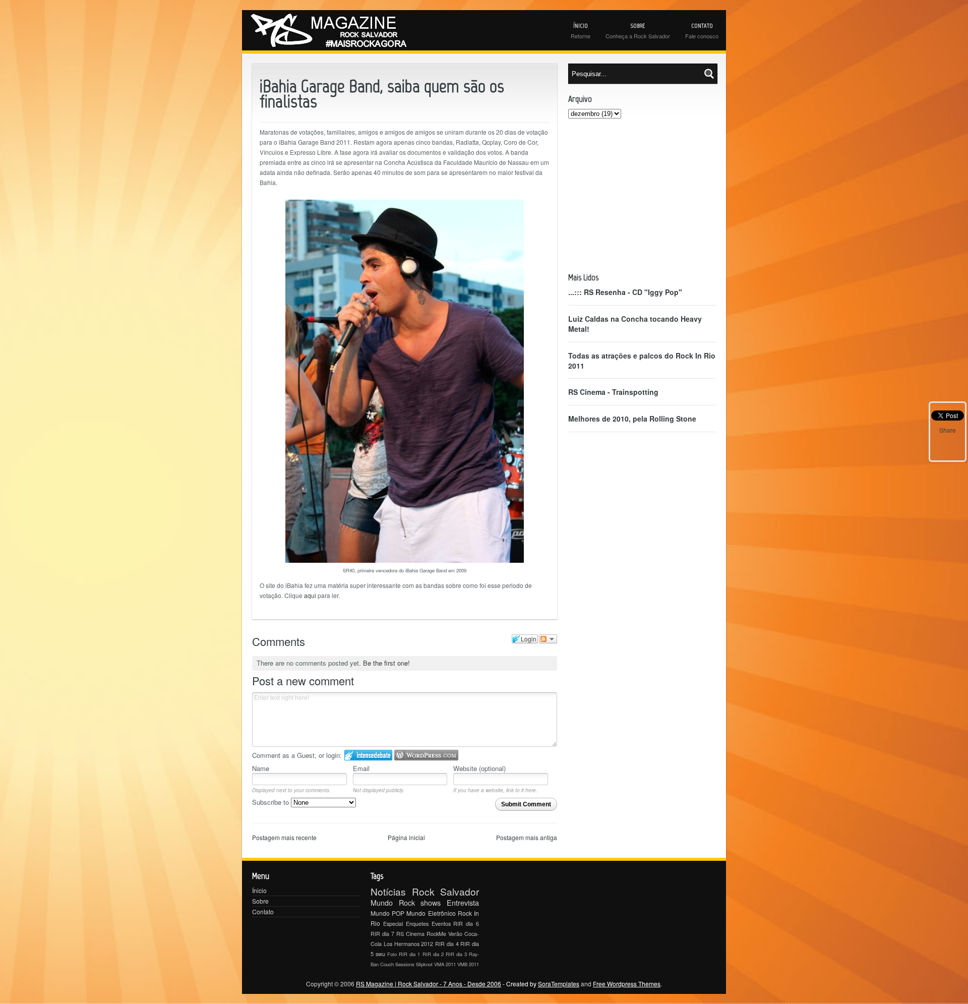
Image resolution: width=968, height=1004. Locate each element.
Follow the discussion (548, 638)
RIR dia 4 (447, 944)
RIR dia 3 (456, 954)
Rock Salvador (445, 891)
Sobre (260, 901)
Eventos (441, 923)
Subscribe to (271, 802)
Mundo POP (387, 913)
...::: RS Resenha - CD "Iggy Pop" (625, 292)
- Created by (540, 983)
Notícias (388, 891)
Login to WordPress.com (426, 755)
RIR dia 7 (382, 933)
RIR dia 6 (466, 923)
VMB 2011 (468, 964)
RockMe (436, 933)
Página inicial (406, 837)
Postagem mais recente (284, 837)
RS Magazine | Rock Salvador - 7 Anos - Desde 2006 (428, 983)
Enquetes (417, 923)
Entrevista (463, 902)
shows (430, 902)
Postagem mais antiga (526, 837)
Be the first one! (386, 663)
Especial (393, 923)
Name (260, 768)
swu (380, 954)
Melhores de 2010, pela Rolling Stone (632, 419)
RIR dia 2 (433, 954)
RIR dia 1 (409, 954)
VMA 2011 (445, 964)
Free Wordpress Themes (626, 983)
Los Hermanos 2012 (409, 944)
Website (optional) (479, 768)
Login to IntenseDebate (368, 755)
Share (947, 430)
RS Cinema (410, 933)
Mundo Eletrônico (430, 913)
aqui (310, 595)
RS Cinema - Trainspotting (613, 392)
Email (361, 768)
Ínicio (259, 890)
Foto (392, 954)
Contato (263, 911)
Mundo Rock (393, 902)
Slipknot (424, 964)
